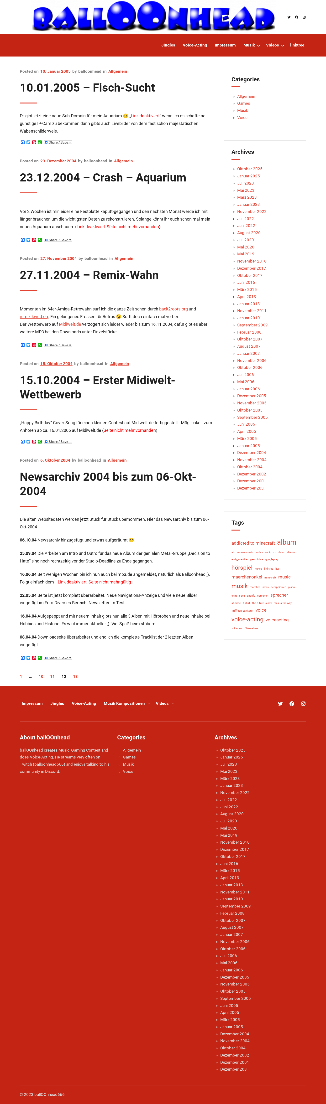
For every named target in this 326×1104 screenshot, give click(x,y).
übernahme (251, 628)
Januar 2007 (248, 353)
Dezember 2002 (251, 474)
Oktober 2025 (250, 168)
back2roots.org (173, 308)
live (277, 568)
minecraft (270, 577)
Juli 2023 (245, 183)
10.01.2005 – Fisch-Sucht (87, 87)
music (284, 577)
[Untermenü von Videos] (282, 45)
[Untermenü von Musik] (258, 45)
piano (291, 587)
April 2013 (246, 296)
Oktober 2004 (250, 466)
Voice (242, 117)
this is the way (283, 603)
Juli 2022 (245, 218)
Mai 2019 (245, 254)
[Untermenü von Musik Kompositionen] (149, 703)
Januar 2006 (248, 389)
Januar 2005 (248, 445)
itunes (258, 568)
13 (75, 676)
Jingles (57, 703)
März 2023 (247, 197)
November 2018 (252, 261)
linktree (268, 568)
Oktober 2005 (250, 410)
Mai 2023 (245, 190)
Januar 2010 (248, 317)
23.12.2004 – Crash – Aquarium (103, 177)
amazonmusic (245, 552)
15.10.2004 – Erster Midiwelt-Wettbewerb (97, 387)
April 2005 (246, 431)
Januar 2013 (248, 303)
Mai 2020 (245, 247)
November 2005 (252, 403)
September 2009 (252, 325)
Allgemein (117, 71)
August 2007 (249, 346)
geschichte (256, 559)
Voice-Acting (84, 703)
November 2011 (252, 310)
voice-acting (247, 619)
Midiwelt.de (70, 324)
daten (282, 552)
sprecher (279, 595)
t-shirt (246, 603)
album (286, 542)
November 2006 (252, 360)
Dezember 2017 (251, 268)
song (242, 595)
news (266, 587)
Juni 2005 (246, 424)
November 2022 (252, 211)
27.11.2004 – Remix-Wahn (89, 275)
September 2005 (252, 417)
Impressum (32, 703)
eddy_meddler (239, 559)
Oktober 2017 (250, 275)
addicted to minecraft (253, 543)
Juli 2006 (245, 374)
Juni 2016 (246, 282)
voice (261, 610)
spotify (251, 595)
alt (233, 552)
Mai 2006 (245, 381)
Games (243, 103)
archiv (259, 552)
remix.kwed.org (34, 316)
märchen (255, 587)
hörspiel (241, 567)
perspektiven (278, 587)
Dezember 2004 (251, 452)
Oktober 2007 (250, 339)
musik (239, 586)
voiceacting (277, 620)
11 (52, 676)
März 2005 (247, 438)
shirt (234, 595)
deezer (291, 552)
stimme (236, 603)
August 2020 (249, 232)
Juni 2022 (246, 225)
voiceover (237, 628)
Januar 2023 (248, 204)
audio (268, 552)
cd (274, 552)
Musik (242, 110)
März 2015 (247, 289)
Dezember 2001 (251, 481)
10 (41, 676)
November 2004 (252, 459)
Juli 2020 (245, 239)
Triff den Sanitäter (242, 610)
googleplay (271, 559)
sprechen (262, 595)
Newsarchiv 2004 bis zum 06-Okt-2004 (108, 484)
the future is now (262, 603)
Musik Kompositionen (124, 703)
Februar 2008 (249, 332)
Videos (162, 703)
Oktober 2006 (250, 367)
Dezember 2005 (251, 395)
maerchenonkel (246, 577)
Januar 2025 (248, 176)
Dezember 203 (250, 488)
